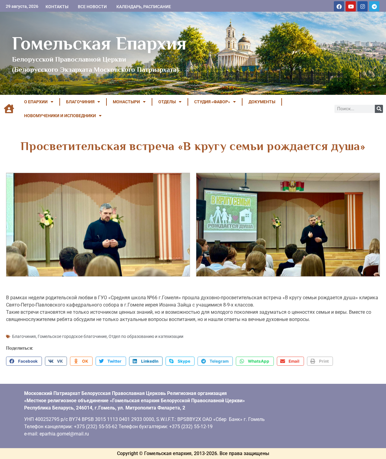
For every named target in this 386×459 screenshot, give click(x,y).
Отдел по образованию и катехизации (146, 336)
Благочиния (24, 336)
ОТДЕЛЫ (167, 101)
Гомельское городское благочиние (72, 336)
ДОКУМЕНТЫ (261, 101)
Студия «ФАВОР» (212, 101)
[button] (24, 361)
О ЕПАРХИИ (36, 101)
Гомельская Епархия (99, 43)
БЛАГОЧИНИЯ (80, 101)
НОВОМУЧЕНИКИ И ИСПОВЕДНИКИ (60, 115)
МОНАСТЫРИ (126, 101)
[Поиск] (379, 109)
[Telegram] (374, 6)
